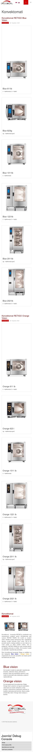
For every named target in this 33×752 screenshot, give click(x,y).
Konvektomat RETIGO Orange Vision (15, 316)
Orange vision (12, 681)
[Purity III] (7, 2)
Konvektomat (7, 613)
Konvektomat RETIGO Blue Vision (14, 19)
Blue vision (10, 666)
